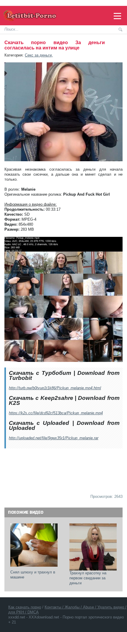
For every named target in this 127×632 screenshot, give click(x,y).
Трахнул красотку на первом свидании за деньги (88, 578)
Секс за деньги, (39, 55)
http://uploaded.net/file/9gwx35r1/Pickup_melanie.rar (53, 438)
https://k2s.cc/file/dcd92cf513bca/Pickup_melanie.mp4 (56, 413)
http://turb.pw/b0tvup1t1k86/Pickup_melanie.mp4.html (55, 388)
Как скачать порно (24, 607)
